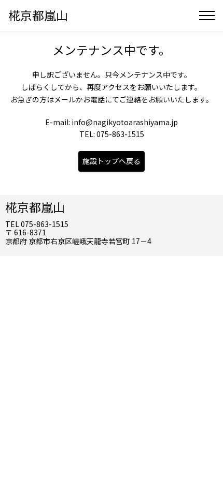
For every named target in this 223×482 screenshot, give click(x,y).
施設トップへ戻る (111, 161)
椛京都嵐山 (38, 15)
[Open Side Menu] (207, 15)
